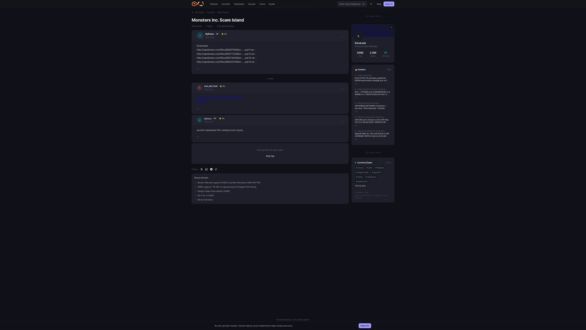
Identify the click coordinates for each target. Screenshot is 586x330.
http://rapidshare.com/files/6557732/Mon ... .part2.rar (225, 53)
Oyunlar (251, 4)
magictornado (363, 172)
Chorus (360, 168)
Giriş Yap (270, 156)
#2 (342, 89)
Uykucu (209, 33)
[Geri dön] (193, 12)
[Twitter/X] (201, 169)
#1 (342, 37)
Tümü (389, 69)
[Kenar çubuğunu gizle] (391, 27)
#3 (342, 122)
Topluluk (214, 4)
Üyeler (272, 4)
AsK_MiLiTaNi (211, 86)
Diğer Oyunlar (223, 12)
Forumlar (226, 4)
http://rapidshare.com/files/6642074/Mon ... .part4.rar (225, 61)
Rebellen (380, 168)
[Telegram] (211, 169)
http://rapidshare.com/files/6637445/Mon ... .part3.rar (226, 57)
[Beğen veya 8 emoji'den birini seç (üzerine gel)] (197, 69)
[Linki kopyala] (216, 169)
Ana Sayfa (199, 12)
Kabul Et (365, 325)
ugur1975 (377, 172)
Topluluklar (239, 4)
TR (371, 4)
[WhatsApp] (206, 169)
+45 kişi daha (360, 186)
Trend (262, 4)
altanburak (371, 177)
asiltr (370, 168)
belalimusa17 (363, 181)
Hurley (360, 177)
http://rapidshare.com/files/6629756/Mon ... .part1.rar (225, 49)
